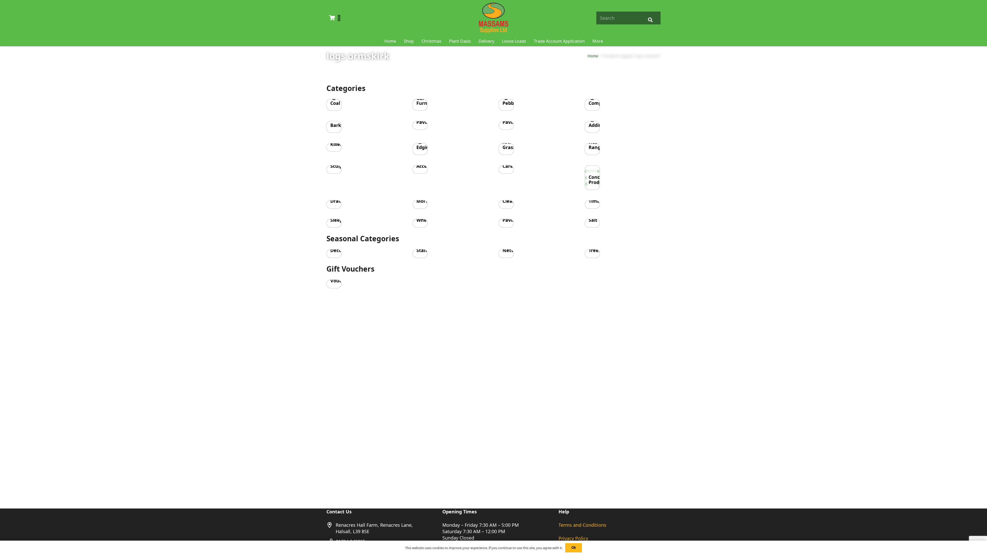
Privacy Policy (573, 538)
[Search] (650, 18)
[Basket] (332, 18)
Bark (335, 125)
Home (593, 55)
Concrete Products (599, 179)
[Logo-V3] (493, 18)
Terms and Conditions (582, 525)
